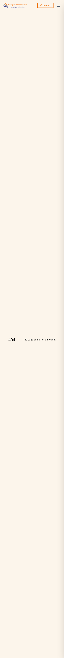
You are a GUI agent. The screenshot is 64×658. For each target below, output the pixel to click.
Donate (47, 5)
